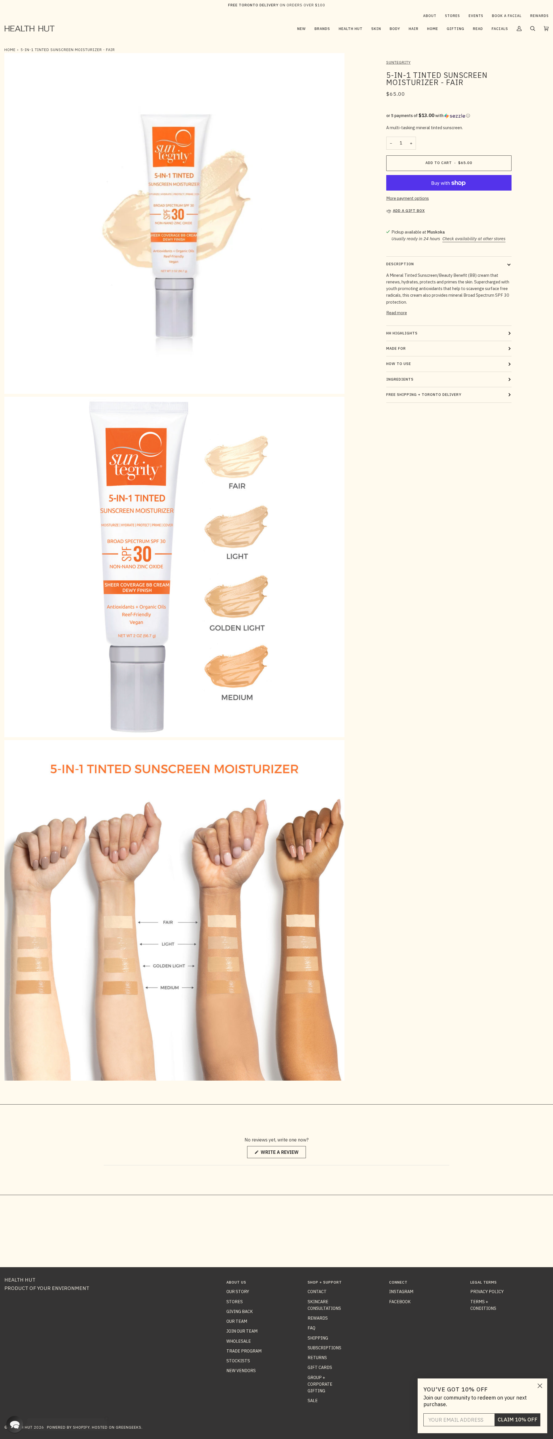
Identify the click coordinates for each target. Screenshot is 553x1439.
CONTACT (317, 1291)
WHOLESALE (238, 1341)
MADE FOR (396, 348)
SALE (313, 1400)
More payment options (407, 198)
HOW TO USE (398, 363)
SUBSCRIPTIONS (324, 1347)
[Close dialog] (540, 1386)
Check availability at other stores (473, 238)
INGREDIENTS (400, 379)
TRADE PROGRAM (244, 1351)
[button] (322, 28)
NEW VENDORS (241, 1370)
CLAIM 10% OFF (517, 1419)
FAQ (311, 1328)
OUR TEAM (236, 1321)
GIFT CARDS (320, 1367)
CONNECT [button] (398, 1282)
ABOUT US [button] (236, 1282)
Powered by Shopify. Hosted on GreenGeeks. (95, 1427)
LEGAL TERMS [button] (483, 1282)
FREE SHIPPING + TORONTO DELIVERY (423, 394)
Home (10, 49)
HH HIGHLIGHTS (402, 333)
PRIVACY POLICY (487, 1291)
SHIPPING (318, 1338)
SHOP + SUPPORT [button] (325, 1282)
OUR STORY (237, 1291)
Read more (396, 312)
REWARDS (318, 1318)
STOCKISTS (238, 1360)
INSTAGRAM (401, 1291)
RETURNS (317, 1357)
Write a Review (283, 1153)
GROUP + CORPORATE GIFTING (320, 1384)
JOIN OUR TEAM (241, 1331)
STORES (234, 1301)
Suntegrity (398, 62)
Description (400, 264)
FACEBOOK (400, 1301)
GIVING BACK (239, 1311)
